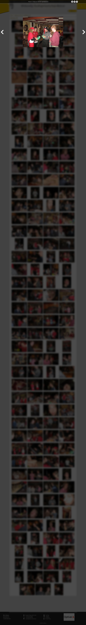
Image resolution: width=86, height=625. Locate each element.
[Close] (77, 2)
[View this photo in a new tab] (75, 2)
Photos (29, 1)
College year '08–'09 (37, 1)
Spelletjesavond (45, 1)
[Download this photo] (72, 2)
